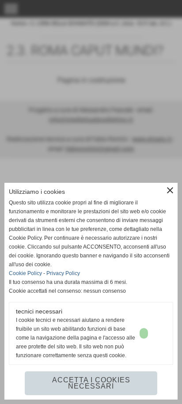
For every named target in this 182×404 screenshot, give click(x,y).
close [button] (170, 190)
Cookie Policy (25, 273)
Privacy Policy (63, 273)
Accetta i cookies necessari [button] (91, 383)
